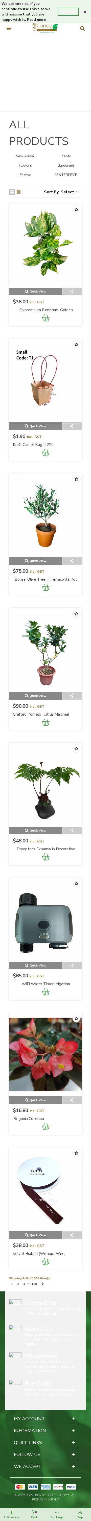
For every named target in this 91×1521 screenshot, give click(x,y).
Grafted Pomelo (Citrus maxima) (41, 714)
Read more (36, 19)
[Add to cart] (46, 318)
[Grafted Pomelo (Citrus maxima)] (45, 650)
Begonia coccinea (28, 1118)
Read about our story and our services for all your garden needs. (50, 1339)
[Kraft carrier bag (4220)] (45, 380)
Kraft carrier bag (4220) (34, 444)
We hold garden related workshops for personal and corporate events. (49, 1367)
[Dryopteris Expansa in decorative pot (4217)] (45, 785)
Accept (68, 12)
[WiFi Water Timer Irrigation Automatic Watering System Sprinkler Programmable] (45, 919)
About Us (38, 1329)
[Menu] (8, 28)
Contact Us (40, 1303)
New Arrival (25, 156)
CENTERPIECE (65, 174)
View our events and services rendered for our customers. (50, 1392)
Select (68, 192)
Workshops (41, 1356)
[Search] (82, 28)
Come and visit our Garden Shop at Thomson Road (53, 1311)
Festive (25, 174)
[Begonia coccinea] (45, 1054)
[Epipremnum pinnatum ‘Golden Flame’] (45, 245)
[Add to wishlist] (76, 209)
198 (34, 1284)
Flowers (25, 165)
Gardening (65, 165)
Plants (66, 156)
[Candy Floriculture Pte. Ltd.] (45, 28)
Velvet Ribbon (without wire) (39, 1253)
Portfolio (38, 1383)
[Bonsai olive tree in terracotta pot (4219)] (45, 515)
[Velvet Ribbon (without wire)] (45, 1189)
